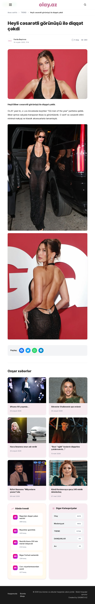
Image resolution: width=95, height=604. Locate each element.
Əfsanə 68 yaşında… (19, 407)
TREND (23, 12)
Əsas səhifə (12, 12)
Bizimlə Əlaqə (23, 595)
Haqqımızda (12, 594)
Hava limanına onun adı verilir (23, 447)
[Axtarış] (85, 4)
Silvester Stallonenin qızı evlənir (66, 407)
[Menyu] (10, 4)
